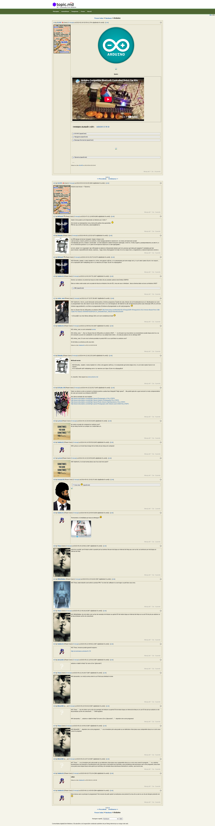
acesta (94, 329)
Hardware (108, 18)
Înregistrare (75, 11)
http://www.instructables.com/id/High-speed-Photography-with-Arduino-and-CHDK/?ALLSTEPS (100, 404)
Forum (83, 11)
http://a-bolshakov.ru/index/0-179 (81, 651)
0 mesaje (71, 22)
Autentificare (65, 11)
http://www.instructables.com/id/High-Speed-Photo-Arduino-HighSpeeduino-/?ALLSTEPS (98, 402)
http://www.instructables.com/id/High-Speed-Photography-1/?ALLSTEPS (93, 398)
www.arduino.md (93, 377)
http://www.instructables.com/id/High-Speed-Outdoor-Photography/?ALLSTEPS (95, 400)
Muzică (89, 11)
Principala (56, 11)
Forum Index (99, 18)
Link (107, 22)
